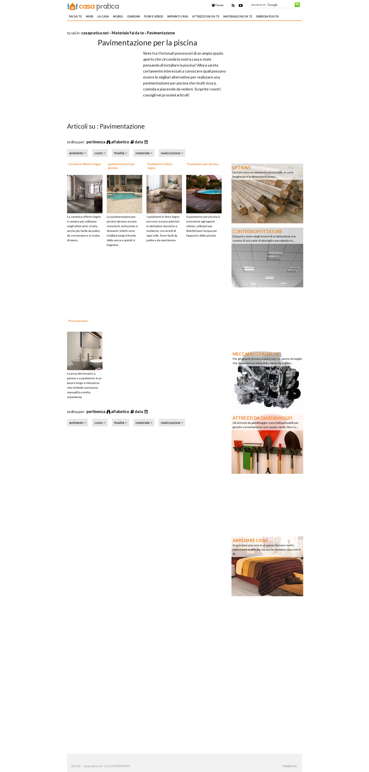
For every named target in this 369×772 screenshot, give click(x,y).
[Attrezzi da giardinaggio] (267, 443)
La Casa (103, 16)
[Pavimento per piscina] (205, 193)
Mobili (118, 16)
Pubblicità (290, 766)
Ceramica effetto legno (84, 164)
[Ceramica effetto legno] (86, 193)
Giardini (133, 16)
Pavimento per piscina (202, 164)
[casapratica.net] (93, 6)
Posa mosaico (78, 321)
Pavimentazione (161, 33)
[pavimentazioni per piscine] (126, 193)
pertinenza (96, 142)
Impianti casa (177, 16)
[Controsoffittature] (267, 257)
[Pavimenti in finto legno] (165, 193)
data (139, 142)
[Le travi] (267, 193)
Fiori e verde (153, 16)
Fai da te (75, 16)
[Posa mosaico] (86, 350)
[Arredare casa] (267, 566)
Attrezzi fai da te (205, 16)
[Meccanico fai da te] (267, 379)
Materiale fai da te (237, 16)
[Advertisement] (117, 27)
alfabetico (120, 142)
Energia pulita (267, 16)
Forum (219, 5)
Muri (89, 16)
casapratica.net (95, 33)
